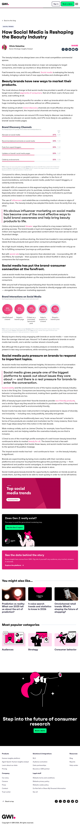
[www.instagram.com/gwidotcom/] (68, 801)
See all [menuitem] (35, 792)
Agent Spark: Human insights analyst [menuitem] (15, 762)
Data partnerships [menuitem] (39, 765)
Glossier (29, 226)
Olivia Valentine (16, 46)
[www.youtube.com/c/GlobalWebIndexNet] (76, 801)
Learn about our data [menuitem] (9, 765)
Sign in (56, 4)
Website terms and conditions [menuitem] (44, 778)
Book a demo (68, 4)
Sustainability (8, 387)
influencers (17, 200)
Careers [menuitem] (5, 781)
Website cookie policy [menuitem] (41, 785)
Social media (46, 72)
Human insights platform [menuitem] (11, 758)
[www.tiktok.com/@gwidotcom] (72, 801)
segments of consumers (31, 93)
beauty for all (34, 441)
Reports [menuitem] (72, 762)
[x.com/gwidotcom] (60, 801)
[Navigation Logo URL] (5, 3)
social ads (14, 254)
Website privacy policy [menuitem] (41, 781)
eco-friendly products (65, 400)
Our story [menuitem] (5, 778)
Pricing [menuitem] (4, 769)
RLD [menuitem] (34, 758)
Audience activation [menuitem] (40, 762)
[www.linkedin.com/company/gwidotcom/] (64, 801)
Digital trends (8, 26)
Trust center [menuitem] (6, 792)
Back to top (9, 801)
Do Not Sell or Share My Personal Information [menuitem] (49, 788)
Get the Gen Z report (15, 527)
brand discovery (30, 108)
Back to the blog (10, 21)
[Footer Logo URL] (8, 817)
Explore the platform (13, 565)
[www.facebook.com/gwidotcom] (56, 801)
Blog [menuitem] (71, 758)
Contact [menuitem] (5, 788)
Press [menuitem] (4, 785)
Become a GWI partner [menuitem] (41, 769)
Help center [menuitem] (74, 765)
